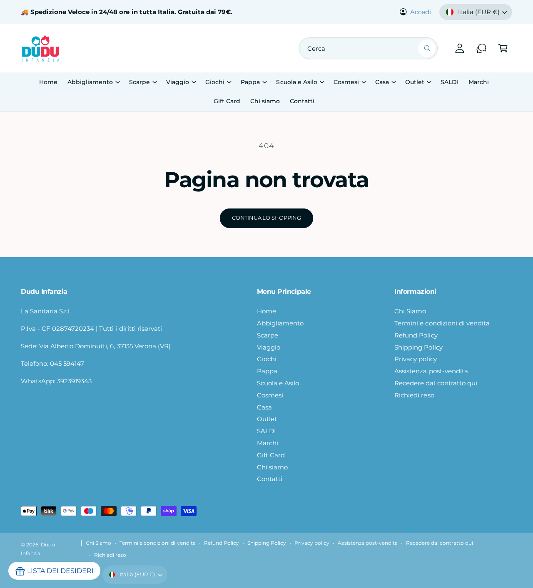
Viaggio (177, 82)
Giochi (214, 82)
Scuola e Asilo (296, 82)
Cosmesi (346, 82)
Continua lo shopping (266, 217)
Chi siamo (272, 467)
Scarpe (139, 82)
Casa (382, 82)
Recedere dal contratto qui (435, 383)
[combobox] (368, 48)
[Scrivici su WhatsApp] (481, 48)
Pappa (250, 82)
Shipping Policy (418, 347)
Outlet (414, 82)
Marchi (267, 443)
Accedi (420, 12)
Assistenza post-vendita (431, 371)
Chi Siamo (410, 311)
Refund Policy (415, 335)
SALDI (266, 431)
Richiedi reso (414, 395)
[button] (503, 48)
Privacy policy (415, 359)
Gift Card (271, 455)
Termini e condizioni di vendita (442, 323)
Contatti (269, 479)
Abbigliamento (90, 82)
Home (266, 311)
